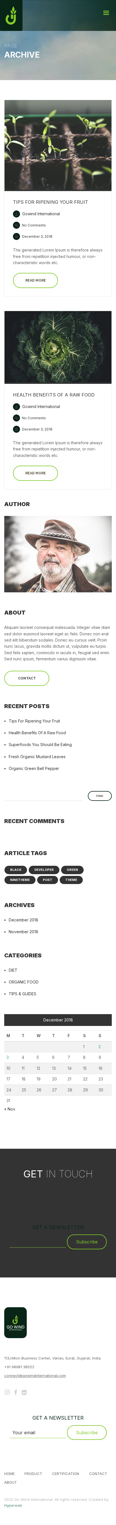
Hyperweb (13, 1505)
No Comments (33, 225)
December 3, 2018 (36, 236)
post (47, 880)
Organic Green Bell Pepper (34, 768)
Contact (27, 678)
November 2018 (23, 931)
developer (44, 870)
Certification (65, 1473)
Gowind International (40, 213)
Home (9, 1473)
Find (99, 795)
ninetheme (20, 880)
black (15, 870)
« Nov (9, 1109)
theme (71, 880)
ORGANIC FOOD (24, 982)
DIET (13, 970)
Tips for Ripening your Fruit (50, 202)
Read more (35, 280)
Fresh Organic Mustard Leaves (37, 756)
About (10, 1482)
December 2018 (23, 919)
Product (33, 1473)
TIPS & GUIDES (22, 993)
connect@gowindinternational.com (35, 1375)
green (72, 870)
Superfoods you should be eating (40, 744)
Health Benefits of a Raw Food (54, 395)
